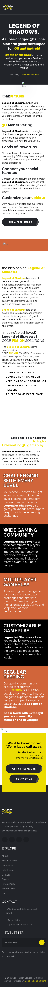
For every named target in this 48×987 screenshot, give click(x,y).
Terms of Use (8, 888)
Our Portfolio (8, 865)
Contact (6, 875)
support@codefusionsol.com (19, 924)
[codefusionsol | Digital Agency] (8, 7)
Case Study (14, 75)
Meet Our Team (9, 860)
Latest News (8, 870)
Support (6, 879)
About (5, 856)
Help (4, 893)
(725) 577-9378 (13, 920)
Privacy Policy (8, 884)
